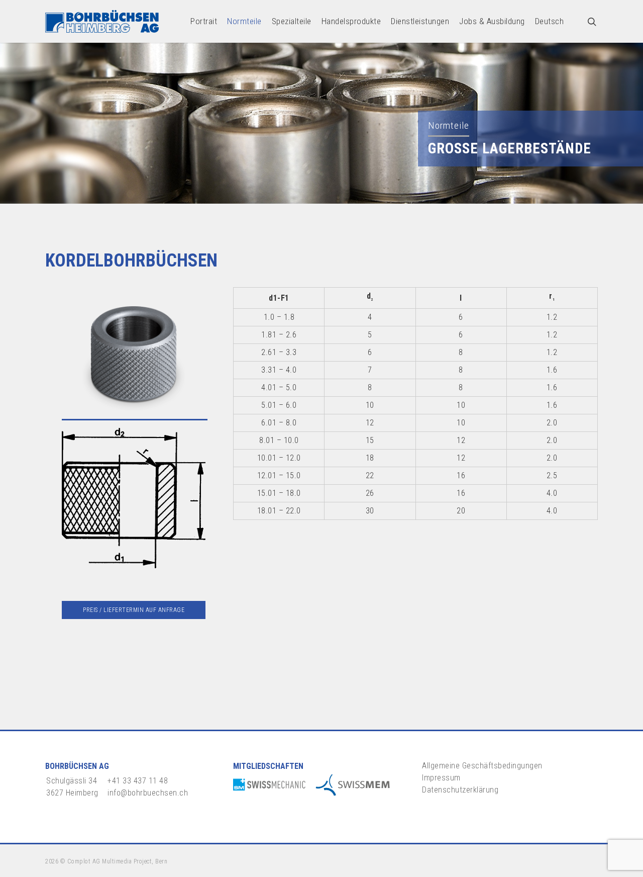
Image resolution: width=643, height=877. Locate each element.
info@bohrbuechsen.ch (148, 793)
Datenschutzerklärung (460, 790)
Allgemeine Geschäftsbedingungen (482, 765)
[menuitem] (549, 21)
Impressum (441, 777)
